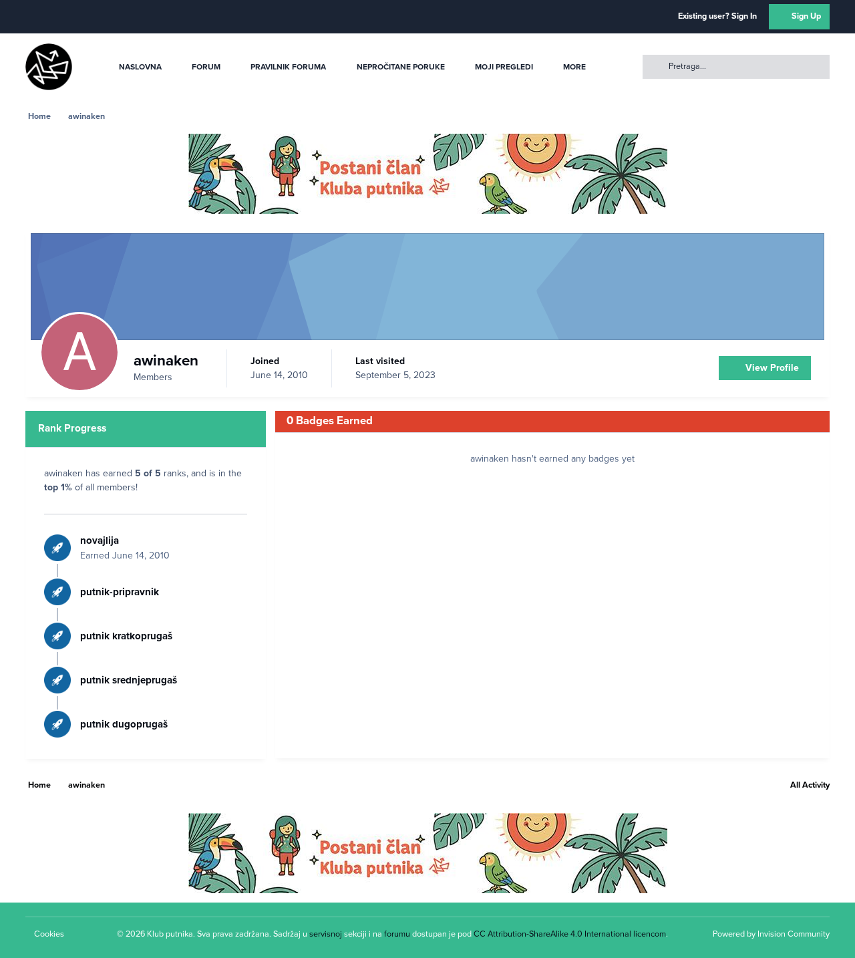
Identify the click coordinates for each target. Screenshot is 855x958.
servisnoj (325, 934)
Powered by (771, 934)
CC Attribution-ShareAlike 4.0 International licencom (570, 934)
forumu (397, 934)
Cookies (49, 934)
